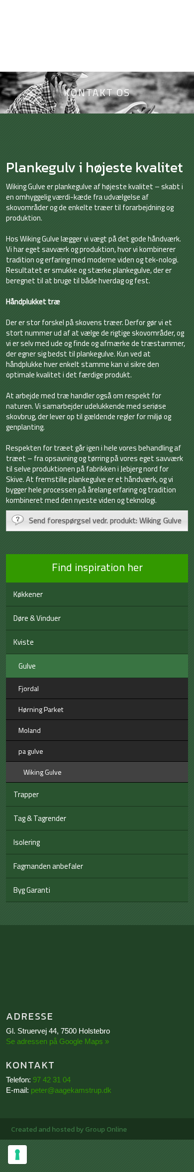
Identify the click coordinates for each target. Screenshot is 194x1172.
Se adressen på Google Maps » (57, 1041)
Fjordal (28, 688)
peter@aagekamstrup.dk (71, 1090)
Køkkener (28, 594)
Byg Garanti (31, 890)
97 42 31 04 (52, 1079)
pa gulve (30, 751)
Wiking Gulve (42, 772)
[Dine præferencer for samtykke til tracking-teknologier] (17, 1154)
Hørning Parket (40, 709)
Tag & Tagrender (39, 818)
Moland (29, 730)
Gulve (27, 666)
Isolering (26, 842)
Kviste (23, 642)
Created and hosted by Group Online (69, 1129)
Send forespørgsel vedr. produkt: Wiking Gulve (105, 520)
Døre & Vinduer (37, 618)
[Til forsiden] (97, 57)
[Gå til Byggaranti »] (97, 970)
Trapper (26, 794)
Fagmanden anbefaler (48, 866)
